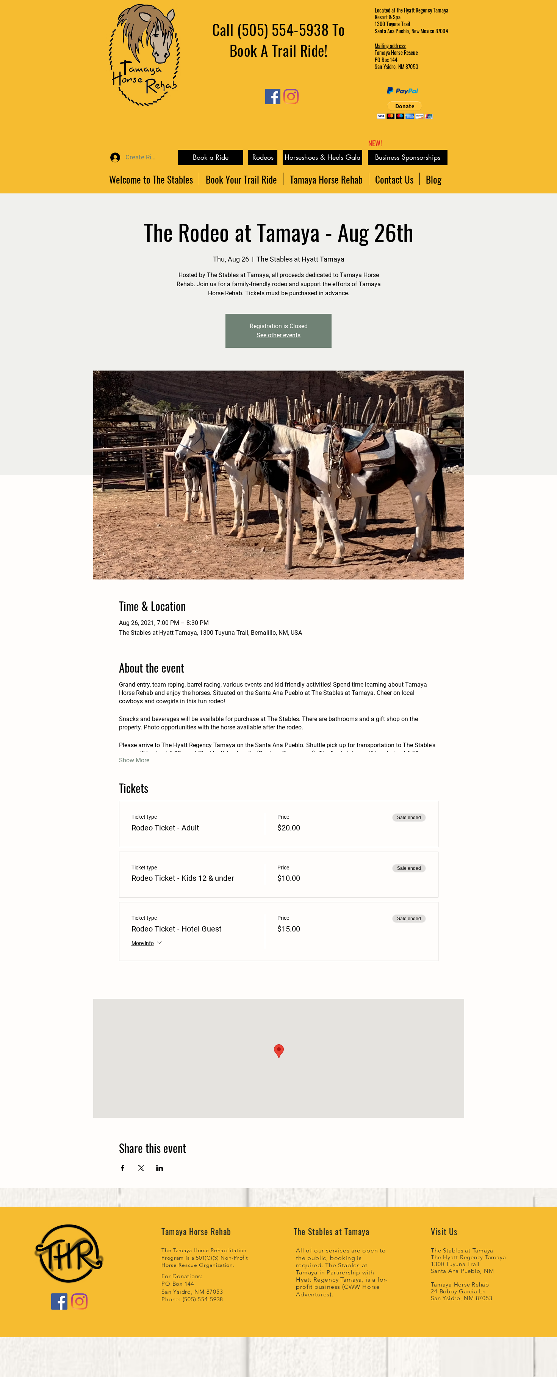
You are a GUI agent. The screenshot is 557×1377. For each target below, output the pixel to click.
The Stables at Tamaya (462, 1250)
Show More (134, 760)
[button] (405, 110)
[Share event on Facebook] (122, 1168)
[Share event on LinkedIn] (159, 1168)
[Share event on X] (141, 1168)
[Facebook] (272, 96)
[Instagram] (291, 96)
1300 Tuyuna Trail (455, 1264)
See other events (278, 335)
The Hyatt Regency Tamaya (468, 1257)
